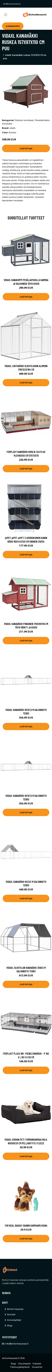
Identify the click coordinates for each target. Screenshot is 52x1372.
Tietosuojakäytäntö (20, 1367)
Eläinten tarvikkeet (24, 120)
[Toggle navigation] (5, 14)
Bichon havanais (15, 1309)
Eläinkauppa (13, 26)
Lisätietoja (26, 148)
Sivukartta (37, 1367)
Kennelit (11, 1314)
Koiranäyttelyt (14, 1320)
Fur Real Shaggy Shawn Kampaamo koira (26, 1225)
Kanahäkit (7, 123)
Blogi (9, 1325)
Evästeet (37, 1363)
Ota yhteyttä (24, 1363)
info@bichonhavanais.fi (12, 4)
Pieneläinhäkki (42, 120)
